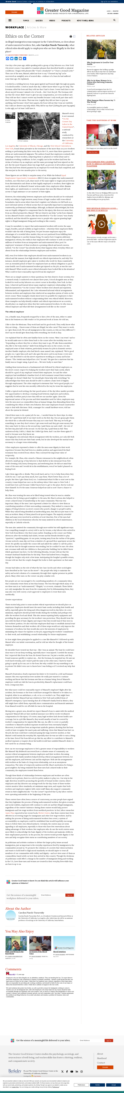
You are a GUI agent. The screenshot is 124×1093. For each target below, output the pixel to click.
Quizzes (39, 21)
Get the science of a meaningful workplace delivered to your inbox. (23, 897)
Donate (14, 12)
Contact (101, 1062)
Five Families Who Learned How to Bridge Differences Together (101, 163)
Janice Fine (9, 813)
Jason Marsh (36, 956)
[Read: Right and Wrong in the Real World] (16, 943)
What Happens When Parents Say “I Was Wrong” (101, 101)
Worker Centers (44, 813)
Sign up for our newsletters (109, 1)
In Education (50, 1)
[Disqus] (40, 995)
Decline (97, 1085)
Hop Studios (37, 1076)
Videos (52, 21)
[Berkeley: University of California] (14, 1071)
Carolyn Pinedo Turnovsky (17, 55)
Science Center (22, 1)
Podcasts (66, 21)
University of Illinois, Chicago (31, 146)
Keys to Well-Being (85, 21)
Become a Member (113, 13)
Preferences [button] (55, 1087)
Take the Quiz (93, 152)
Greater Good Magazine (63, 10)
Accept (114, 1085)
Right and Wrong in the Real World (14, 953)
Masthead (102, 1058)
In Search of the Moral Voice (38, 953)
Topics (26, 21)
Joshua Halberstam (14, 956)
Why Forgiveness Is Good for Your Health (100, 63)
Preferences (81, 1085)
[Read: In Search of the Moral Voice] (40, 943)
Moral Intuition (59, 952)
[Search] (114, 20)
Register (115, 11)
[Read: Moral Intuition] (64, 943)
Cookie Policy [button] (15, 1087)
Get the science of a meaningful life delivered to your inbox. (43, 1040)
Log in (108, 11)
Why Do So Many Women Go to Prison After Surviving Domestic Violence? (99, 82)
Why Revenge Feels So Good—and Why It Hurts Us (102, 209)
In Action (41, 1)
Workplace (14, 27)
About (100, 1053)
